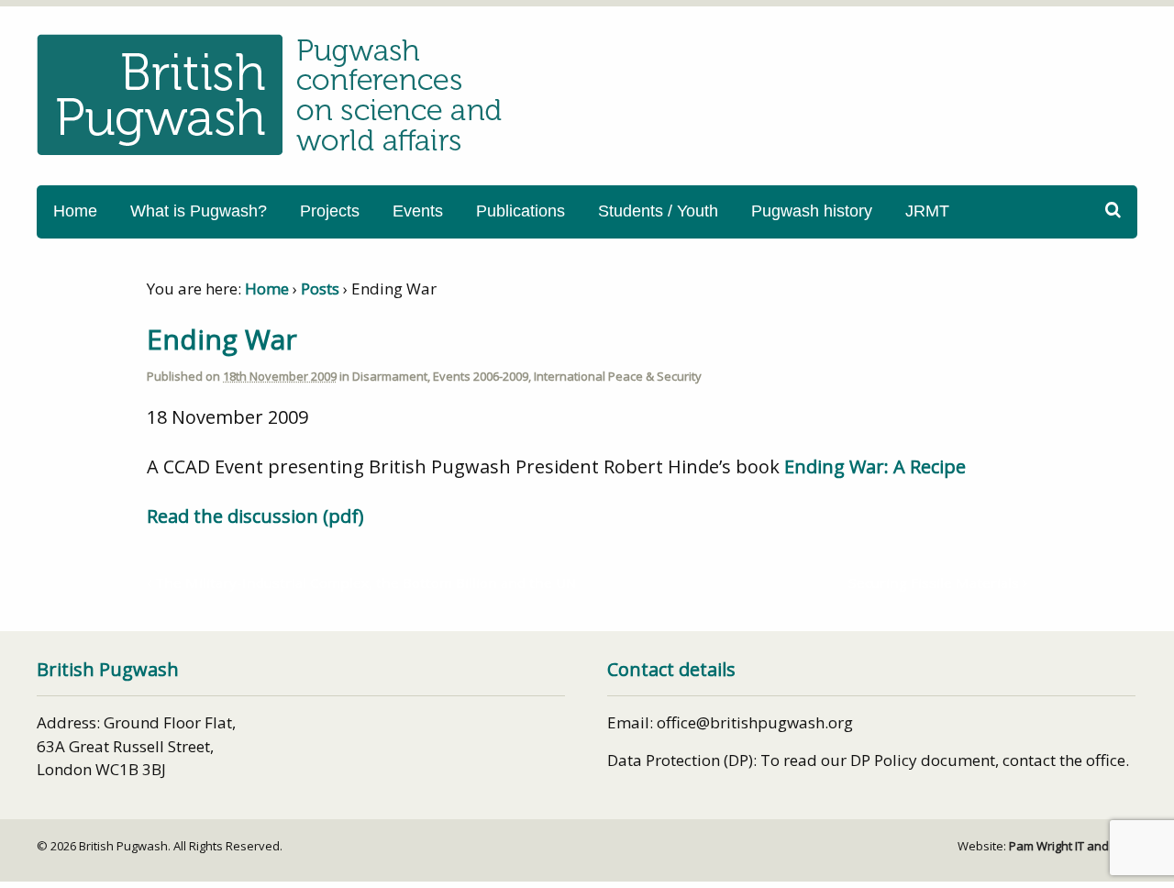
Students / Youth (658, 211)
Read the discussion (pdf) (255, 516)
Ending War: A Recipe (875, 466)
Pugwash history (811, 211)
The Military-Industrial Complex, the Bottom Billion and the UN (364, 582)
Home (75, 211)
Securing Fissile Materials (935, 582)
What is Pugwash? (198, 211)
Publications (520, 211)
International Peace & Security (618, 376)
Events (418, 211)
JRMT (927, 211)
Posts (320, 288)
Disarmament (389, 376)
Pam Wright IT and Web (1073, 846)
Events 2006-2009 (480, 376)
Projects (330, 211)
